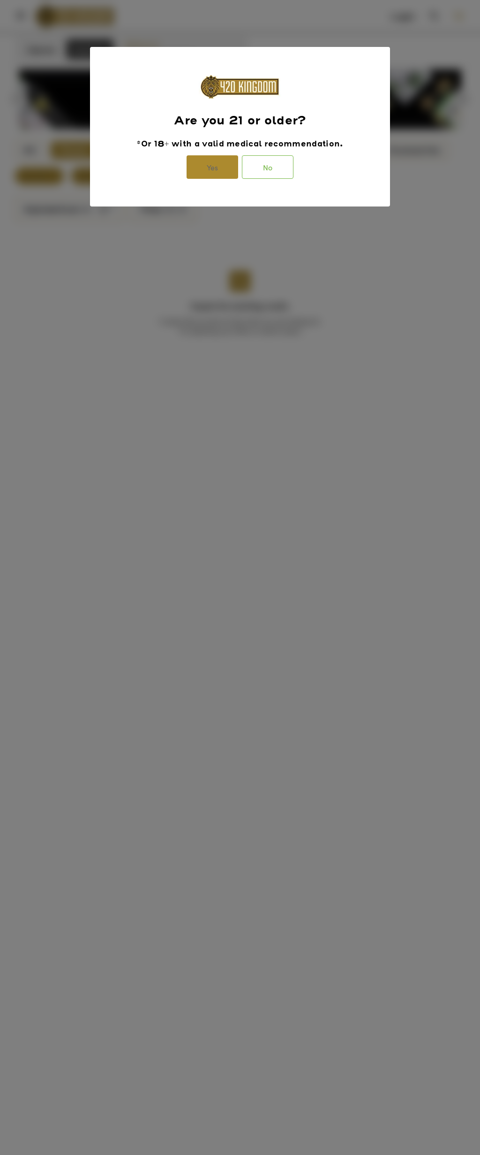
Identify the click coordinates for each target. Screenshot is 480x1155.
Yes (212, 167)
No (267, 167)
